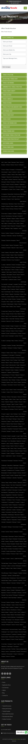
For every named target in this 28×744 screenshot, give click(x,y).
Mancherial (17, 514)
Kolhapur (16, 414)
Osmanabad (21, 416)
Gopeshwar (24, 599)
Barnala (23, 472)
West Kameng (5, 203)
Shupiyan (23, 328)
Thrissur (12, 375)
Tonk (2, 179)
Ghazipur (24, 551)
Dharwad (18, 357)
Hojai (2, 223)
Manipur (17, 636)
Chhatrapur (17, 470)
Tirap (12, 199)
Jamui (20, 228)
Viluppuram (15, 504)
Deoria (24, 546)
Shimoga (22, 362)
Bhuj (25, 294)
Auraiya (7, 541)
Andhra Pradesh (5, 629)
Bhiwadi (10, 179)
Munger (14, 235)
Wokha (24, 448)
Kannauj (24, 560)
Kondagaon (18, 264)
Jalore (18, 172)
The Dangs (17, 291)
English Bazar (10, 622)
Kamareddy (8, 512)
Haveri (11, 360)
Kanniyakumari (12, 492)
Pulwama (24, 326)
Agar (10, 379)
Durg (13, 259)
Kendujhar (16, 460)
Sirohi (24, 177)
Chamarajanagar (21, 352)
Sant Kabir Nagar (16, 575)
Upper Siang (17, 199)
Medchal (3, 517)
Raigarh (23, 267)
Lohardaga (8, 340)
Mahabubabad (4, 514)
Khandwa (16, 392)
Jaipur (9, 172)
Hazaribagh (11, 335)
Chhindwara (10, 384)
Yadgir (18, 365)
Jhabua (8, 392)
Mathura (7, 568)
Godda (2, 335)
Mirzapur (19, 568)
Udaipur (6, 179)
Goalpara (10, 213)
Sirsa (15, 306)
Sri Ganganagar (19, 169)
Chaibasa (15, 347)
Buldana (6, 409)
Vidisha (20, 404)
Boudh (25, 450)
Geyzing (12, 487)
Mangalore (22, 365)
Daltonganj (10, 347)
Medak (22, 514)
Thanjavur (3, 499)
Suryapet (23, 519)
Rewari (7, 306)
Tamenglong (4, 428)
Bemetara (12, 257)
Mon (9, 448)
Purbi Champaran (23, 242)
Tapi (12, 291)
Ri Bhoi (24, 438)
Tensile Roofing (7, 103)
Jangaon (3, 512)
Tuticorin (11, 507)
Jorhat (24, 213)
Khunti (20, 335)
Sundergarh (3, 470)
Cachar (2, 208)
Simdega (14, 345)
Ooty (7, 507)
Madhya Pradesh (4, 636)
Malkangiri (4, 465)
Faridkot (11, 475)
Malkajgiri (10, 526)
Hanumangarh (4, 172)
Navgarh (13, 590)
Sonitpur (3, 221)
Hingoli (3, 414)
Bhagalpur (18, 226)
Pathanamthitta (15, 372)
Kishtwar (7, 326)
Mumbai (23, 414)
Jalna (12, 414)
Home (2, 19)
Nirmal (19, 517)
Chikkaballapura (4, 355)
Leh (20, 326)
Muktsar (15, 482)
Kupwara (16, 326)
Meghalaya (22, 636)
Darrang (11, 208)
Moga (7, 482)
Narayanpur (18, 267)
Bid (2, 409)
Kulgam (12, 326)
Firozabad (3, 551)
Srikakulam (22, 184)
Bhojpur (23, 226)
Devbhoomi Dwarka (13, 279)
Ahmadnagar (4, 406)
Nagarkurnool (14, 517)
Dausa (3, 169)
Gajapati (23, 453)
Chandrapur (11, 409)
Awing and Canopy (7, 708)
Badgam (22, 318)
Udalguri (12, 221)
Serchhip (4, 438)
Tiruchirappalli (11, 502)
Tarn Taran (13, 485)
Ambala (9, 299)
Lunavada (8, 296)
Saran (21, 245)
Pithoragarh (15, 595)
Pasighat (3, 206)
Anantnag (17, 318)
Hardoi (21, 553)
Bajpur (7, 607)
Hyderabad (19, 509)
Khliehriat (3, 443)
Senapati (8, 431)
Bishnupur (3, 426)
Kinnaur (12, 313)
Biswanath (17, 221)
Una (10, 316)
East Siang (23, 194)
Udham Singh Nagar (12, 597)
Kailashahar (21, 536)
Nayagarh (22, 465)
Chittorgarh (21, 164)
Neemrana (15, 179)
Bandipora (3, 321)
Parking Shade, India (8, 151)
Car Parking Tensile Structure (11, 135)
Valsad (2, 294)
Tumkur (3, 365)
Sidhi (24, 401)
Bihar (24, 629)
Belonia (16, 536)
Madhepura (3, 235)
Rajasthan (21, 639)
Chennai (20, 487)
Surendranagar (8, 291)
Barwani (8, 382)
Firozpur (23, 475)
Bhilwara (8, 164)
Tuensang (20, 448)
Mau (11, 568)
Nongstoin (22, 443)
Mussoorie (22, 604)
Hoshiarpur (9, 477)
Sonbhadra (15, 580)
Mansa (3, 482)
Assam (20, 629)
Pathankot (20, 482)
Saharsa (11, 245)
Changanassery (4, 379)
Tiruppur (22, 502)
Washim (21, 421)
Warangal (14, 522)
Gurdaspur (3, 477)
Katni (12, 392)
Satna (21, 399)
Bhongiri (24, 529)
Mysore (7, 362)
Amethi (2, 541)
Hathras (24, 556)
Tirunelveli (17, 502)
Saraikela (9, 345)
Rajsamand (9, 177)
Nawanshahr (18, 485)
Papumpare (3, 199)
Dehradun (20, 592)
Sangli (19, 419)
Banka (9, 226)
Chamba (22, 311)
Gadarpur (12, 607)
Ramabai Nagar (5, 563)
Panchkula (24, 304)
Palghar (3, 419)
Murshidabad (18, 614)
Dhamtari (9, 259)
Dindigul (20, 490)
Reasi (15, 328)
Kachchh (21, 284)
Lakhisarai (23, 233)
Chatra (16, 331)
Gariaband (17, 259)
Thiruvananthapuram (5, 375)
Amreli (14, 274)
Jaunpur (7, 558)
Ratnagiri (15, 419)
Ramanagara (16, 362)
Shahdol (7, 401)
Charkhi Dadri (5, 311)
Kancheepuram (4, 492)
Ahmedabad (9, 274)
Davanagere (12, 357)
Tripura (14, 644)
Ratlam (10, 399)
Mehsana (9, 286)
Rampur (25, 573)
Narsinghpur (14, 396)
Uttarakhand (3, 646)
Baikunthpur (20, 272)
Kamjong (21, 428)
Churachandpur (14, 426)
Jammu (21, 321)
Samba (19, 328)
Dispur (14, 223)
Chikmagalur (11, 355)
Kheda (25, 284)
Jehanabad (24, 230)
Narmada (18, 286)
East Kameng (17, 194)
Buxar (2, 228)
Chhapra (7, 255)
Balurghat (17, 619)
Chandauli (15, 546)
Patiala (24, 482)
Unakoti (20, 531)
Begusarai (13, 226)
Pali (23, 174)
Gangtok (24, 485)
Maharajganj (18, 565)
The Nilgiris (9, 499)
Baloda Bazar (20, 255)
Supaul (21, 247)
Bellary (8, 352)
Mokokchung (4, 448)
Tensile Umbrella (8, 99)
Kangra (7, 313)
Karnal (22, 301)
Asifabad (3, 509)
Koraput (24, 463)
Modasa (6, 294)
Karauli (13, 174)
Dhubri (20, 208)
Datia (19, 384)
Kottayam (17, 370)
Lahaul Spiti (12, 318)
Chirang (7, 208)
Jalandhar (14, 477)
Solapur (8, 421)
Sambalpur (16, 467)
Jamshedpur (4, 347)
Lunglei (18, 436)
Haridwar (24, 592)
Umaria (16, 404)
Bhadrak (3, 453)
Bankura (8, 609)
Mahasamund (7, 267)
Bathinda (3, 475)
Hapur (17, 553)
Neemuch (20, 396)
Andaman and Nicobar (5, 649)
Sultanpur (20, 580)
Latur (20, 414)
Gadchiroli (21, 409)
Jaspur (13, 604)
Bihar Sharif (12, 252)
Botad (19, 277)
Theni (13, 499)
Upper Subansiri (23, 201)
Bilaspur (21, 257)
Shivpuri (20, 401)
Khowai (11, 531)
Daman (7, 651)
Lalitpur (8, 565)
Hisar (8, 301)
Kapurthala (20, 477)
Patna (18, 240)
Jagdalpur (3, 272)
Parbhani (3, 423)
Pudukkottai (3, 497)
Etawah (5, 548)
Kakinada (24, 186)
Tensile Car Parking (8, 83)
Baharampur (16, 622)
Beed (12, 423)
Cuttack (8, 453)
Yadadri (18, 522)
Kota (16, 174)
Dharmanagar (5, 536)
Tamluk (13, 624)
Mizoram (3, 639)
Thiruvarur (23, 499)
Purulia (17, 624)
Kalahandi (24, 458)
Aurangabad (3, 226)
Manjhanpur (9, 587)
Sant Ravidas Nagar (5, 578)
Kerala (24, 634)
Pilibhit (10, 573)
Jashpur (3, 264)
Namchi (7, 487)
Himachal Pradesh (22, 631)
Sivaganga (21, 497)
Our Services (5, 687)
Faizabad (10, 548)
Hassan (7, 360)
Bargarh (21, 450)
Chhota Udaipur (4, 279)
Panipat (3, 306)
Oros (23, 423)
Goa (8, 631)
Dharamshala (14, 316)
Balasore (16, 450)
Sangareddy (14, 519)
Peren (12, 448)
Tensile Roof (6, 127)
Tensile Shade (7, 119)
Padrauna (14, 587)
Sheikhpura (3, 247)
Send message (6, 67)
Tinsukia (7, 221)
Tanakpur (16, 607)
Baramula (8, 321)
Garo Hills (9, 438)
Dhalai (3, 531)
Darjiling (11, 612)
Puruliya (3, 619)
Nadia (23, 614)
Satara (22, 419)
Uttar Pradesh (20, 644)
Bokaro (12, 331)
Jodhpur (9, 174)
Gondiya (25, 411)
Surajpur (17, 269)
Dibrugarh (24, 211)
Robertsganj (18, 590)
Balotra (8, 182)
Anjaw (25, 191)
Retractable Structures (8, 714)
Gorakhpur (8, 553)
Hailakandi (20, 213)
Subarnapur (21, 467)
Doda (13, 321)
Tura (9, 441)
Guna (7, 389)
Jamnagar (10, 284)
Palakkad (9, 372)
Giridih (23, 333)
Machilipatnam (5, 189)
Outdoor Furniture (6, 719)
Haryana (16, 631)
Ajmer (6, 162)
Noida (23, 582)
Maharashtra (11, 636)
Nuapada (3, 467)
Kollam (12, 370)
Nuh (14, 311)
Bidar (12, 352)
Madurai (3, 494)
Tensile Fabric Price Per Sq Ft (11, 139)
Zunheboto (3, 450)
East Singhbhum (13, 333)
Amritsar (19, 472)
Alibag (19, 423)
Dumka (7, 333)
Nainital (3, 595)
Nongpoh (3, 446)
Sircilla (21, 526)
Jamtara (16, 335)
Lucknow (13, 565)
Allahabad (15, 538)
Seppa (22, 203)
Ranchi (25, 343)
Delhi (2, 162)
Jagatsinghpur (9, 455)
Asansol (8, 656)
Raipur (2, 269)
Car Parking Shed (7, 111)
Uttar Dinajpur (8, 619)
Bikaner (12, 164)
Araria (18, 223)
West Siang (11, 203)
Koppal (23, 360)
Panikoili (22, 470)
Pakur (13, 340)
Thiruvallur (18, 499)
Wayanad (17, 375)
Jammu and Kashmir (6, 634)
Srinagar (3, 331)
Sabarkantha (22, 289)
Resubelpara (13, 441)
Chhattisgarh (4, 631)
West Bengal (9, 646)
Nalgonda (8, 517)
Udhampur (8, 331)
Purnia (3, 245)
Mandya (3, 362)
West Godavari (18, 186)
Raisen (2, 399)
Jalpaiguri (23, 612)
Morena (8, 396)
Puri (7, 467)
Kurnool (11, 184)
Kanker (13, 264)
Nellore (22, 189)
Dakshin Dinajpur (4, 612)
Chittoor (18, 182)
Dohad (19, 279)
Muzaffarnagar (5, 573)
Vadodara (22, 291)
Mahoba (24, 565)
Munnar (10, 377)
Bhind (15, 382)
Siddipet (19, 519)
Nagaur (20, 174)
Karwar (7, 367)
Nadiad (3, 296)
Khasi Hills (20, 438)
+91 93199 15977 (14, 3)
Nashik (16, 416)
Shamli (18, 578)
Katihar (7, 233)
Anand (18, 274)
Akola (9, 406)
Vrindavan (13, 656)
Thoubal (13, 431)
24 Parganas (3, 617)
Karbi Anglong (9, 216)
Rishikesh (22, 602)
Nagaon (13, 218)
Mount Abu (21, 179)
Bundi (16, 164)
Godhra (16, 296)
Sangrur (8, 485)
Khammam (20, 512)
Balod (16, 255)
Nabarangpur (16, 465)
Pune (7, 419)
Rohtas (7, 245)
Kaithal (18, 301)
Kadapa (18, 189)
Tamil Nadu (4, 644)
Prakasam (17, 184)
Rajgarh (6, 399)
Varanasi (4, 582)
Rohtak (11, 306)
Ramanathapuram (10, 497)
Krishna (7, 184)
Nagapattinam (9, 494)
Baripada (14, 472)
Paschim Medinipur (11, 617)
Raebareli (20, 573)
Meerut (15, 568)
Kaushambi (20, 563)
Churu (25, 167)
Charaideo (22, 221)
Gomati (7, 531)
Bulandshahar (8, 546)
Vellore (10, 504)
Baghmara (19, 441)
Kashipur (17, 602)
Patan (9, 289)
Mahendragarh (10, 304)
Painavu (22, 375)
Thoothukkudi (4, 502)
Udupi (7, 365)
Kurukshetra (3, 304)
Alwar (9, 162)
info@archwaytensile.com (14, 1)
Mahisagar (4, 286)
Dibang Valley (10, 194)
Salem (17, 497)
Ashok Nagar (23, 379)
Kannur (2, 370)
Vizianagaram (11, 186)
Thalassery (19, 377)
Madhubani (9, 235)
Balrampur (3, 257)
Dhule (16, 409)
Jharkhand (14, 634)
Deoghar (21, 331)
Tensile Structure (8, 75)
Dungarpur (12, 169)
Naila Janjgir (9, 272)
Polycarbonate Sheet (7, 716)
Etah (2, 548)
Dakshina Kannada (5, 357)
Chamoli (8, 592)
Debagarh (13, 453)
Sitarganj (3, 607)
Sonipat (18, 306)
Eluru (14, 189)
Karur (17, 492)
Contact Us (5, 695)
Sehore (24, 399)
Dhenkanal (18, 453)
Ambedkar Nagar (21, 538)
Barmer (21, 162)
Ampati (23, 441)
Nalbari (17, 218)
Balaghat (4, 382)
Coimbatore (3, 490)
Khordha (20, 460)
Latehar (3, 340)
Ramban (11, 328)
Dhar (25, 387)
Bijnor (24, 543)
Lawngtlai (13, 436)
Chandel (8, 426)
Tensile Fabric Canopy (9, 91)
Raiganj (24, 627)
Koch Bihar (3, 614)
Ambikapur (3, 274)
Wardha (16, 421)
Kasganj (15, 563)
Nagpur (2, 416)
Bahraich (21, 541)
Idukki (22, 367)
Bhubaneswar (9, 654)
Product (7, 19)
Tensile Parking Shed (8, 131)
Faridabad (19, 299)
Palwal (19, 304)
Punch (3, 328)
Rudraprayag (21, 595)
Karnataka (20, 634)
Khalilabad (3, 590)
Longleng (21, 446)
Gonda (3, 553)
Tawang (8, 199)
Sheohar (8, 247)
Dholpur (7, 169)
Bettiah (17, 252)
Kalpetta (3, 377)
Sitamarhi (13, 247)
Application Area (6, 685)
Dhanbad (3, 333)
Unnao (24, 580)
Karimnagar (14, 512)
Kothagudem (23, 524)
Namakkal (15, 494)
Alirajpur (13, 379)
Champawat (14, 592)
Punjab (16, 639)
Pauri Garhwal (9, 595)
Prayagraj (3, 656)
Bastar (8, 257)
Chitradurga (17, 355)
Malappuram (3, 372)
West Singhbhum (20, 345)
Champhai (4, 436)
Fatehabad (24, 299)
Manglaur (9, 604)
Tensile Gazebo (7, 95)
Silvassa (3, 651)
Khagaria (12, 233)
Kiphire (12, 446)
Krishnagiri (21, 492)
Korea (2, 267)
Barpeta (16, 206)
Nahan (7, 318)
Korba (23, 264)
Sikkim (25, 641)
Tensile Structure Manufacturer (12, 107)
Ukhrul (17, 431)
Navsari (22, 286)
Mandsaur (4, 396)
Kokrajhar (20, 216)
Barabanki (13, 543)
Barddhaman (14, 609)
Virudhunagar (21, 504)
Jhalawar (23, 172)
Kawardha (15, 272)
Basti (21, 543)
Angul (8, 450)
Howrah (21, 619)
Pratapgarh (3, 177)
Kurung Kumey (4, 196)
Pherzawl (4, 431)
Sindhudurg (3, 421)
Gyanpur (8, 590)
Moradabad (24, 570)
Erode (24, 490)
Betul (12, 382)
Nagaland (8, 639)
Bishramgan (11, 536)
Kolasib (8, 436)
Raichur (11, 362)
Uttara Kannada (12, 365)
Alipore (21, 624)
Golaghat (14, 213)
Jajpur (14, 455)
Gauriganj (14, 582)
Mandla (24, 394)
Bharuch (9, 277)
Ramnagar (3, 604)
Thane (13, 421)
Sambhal (9, 575)
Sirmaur (3, 316)
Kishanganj (17, 233)
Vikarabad (3, 522)
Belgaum (4, 352)
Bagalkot (20, 347)
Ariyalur (16, 487)
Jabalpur (4, 392)
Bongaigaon (21, 206)
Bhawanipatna (4, 472)
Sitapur (10, 580)
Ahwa (6, 299)
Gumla (6, 335)
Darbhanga (7, 228)
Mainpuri (3, 568)
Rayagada (11, 467)
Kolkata (8, 614)
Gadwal (13, 509)
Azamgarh (12, 541)
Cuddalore (9, 490)
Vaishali (24, 250)
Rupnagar (3, 485)
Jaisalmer (14, 172)
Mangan (3, 487)
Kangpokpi (10, 428)
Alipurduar (3, 609)
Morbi (13, 286)
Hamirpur (3, 313)
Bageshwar (3, 592)
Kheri (25, 563)
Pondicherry (23, 651)
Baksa (12, 206)
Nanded (7, 416)
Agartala (3, 538)
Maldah (12, 614)
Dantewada (3, 259)
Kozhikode (22, 370)
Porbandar (13, 289)
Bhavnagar (14, 277)
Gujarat (11, 631)
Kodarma (24, 338)
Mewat (16, 304)
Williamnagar (4, 441)
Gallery (4, 690)
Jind (15, 301)
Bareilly (17, 543)
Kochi (7, 377)
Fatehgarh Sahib (17, 475)
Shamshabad (15, 526)
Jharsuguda (19, 455)
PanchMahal (3, 289)
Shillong (11, 443)
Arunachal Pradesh (14, 629)
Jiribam (21, 431)
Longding (14, 196)
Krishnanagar (23, 622)
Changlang (4, 194)
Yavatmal (8, 423)
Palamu (16, 340)
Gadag (22, 357)
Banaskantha (4, 277)
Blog (3, 693)
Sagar (17, 399)
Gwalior (11, 389)
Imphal (20, 426)
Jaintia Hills (14, 438)
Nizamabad (24, 517)
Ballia (25, 541)
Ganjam (3, 455)
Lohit (10, 196)
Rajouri (7, 328)
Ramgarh (21, 340)
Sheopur (16, 401)
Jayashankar (8, 509)
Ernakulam (17, 367)
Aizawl (24, 433)
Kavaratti (18, 651)
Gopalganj (16, 228)
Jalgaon (7, 414)
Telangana (10, 644)
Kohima (16, 446)
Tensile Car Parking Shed (10, 123)
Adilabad (16, 507)
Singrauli (3, 404)
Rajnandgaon (7, 269)
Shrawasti (23, 578)
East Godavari (23, 182)
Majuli (6, 223)
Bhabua (7, 252)
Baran (18, 162)
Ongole (10, 189)
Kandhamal (4, 460)
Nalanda (24, 238)
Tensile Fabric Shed (8, 147)
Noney (25, 428)
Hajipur (12, 255)
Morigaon (9, 218)
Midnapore (8, 624)
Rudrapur (13, 602)
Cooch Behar (4, 622)
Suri (13, 619)
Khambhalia (16, 294)
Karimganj (15, 216)
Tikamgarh (8, 404)
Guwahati (10, 223)
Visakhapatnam (4, 186)
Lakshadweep (12, 651)
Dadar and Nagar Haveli (21, 649)
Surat (2, 291)
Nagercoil (3, 507)
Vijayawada (3, 654)
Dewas (22, 384)
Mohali (10, 482)
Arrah (3, 252)
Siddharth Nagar (4, 580)
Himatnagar (22, 296)
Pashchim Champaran (11, 240)
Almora (23, 590)
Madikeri (3, 367)
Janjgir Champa (23, 262)
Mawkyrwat (16, 443)
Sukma (13, 269)
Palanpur (11, 294)
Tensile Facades (6, 711)
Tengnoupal (15, 428)
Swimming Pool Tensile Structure (12, 87)
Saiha (25, 436)
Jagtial (23, 509)
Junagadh (16, 284)
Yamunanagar (23, 308)
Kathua (3, 326)
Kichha (17, 604)
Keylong (3, 318)
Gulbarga (3, 360)
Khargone (21, 392)
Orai (25, 585)
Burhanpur (24, 382)
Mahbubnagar (11, 514)
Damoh (15, 384)
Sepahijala (16, 531)
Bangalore (24, 350)
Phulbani (10, 472)
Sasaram (3, 255)
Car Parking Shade (8, 143)
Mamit (22, 436)
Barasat (3, 624)
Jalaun (3, 558)
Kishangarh (3, 182)
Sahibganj (4, 345)
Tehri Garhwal (4, 597)
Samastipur (16, 245)
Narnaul (10, 311)
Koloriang (8, 206)
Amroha (3, 587)
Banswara (14, 162)
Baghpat (16, 541)
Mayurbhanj (10, 465)
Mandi (19, 313)
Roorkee (8, 602)
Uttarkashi (20, 597)
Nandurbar (12, 416)
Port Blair (13, 649)
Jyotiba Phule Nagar (19, 558)
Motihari (21, 252)
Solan (7, 316)
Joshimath (22, 607)
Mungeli (13, 267)
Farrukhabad (15, 548)
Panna (24, 396)
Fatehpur (21, 548)
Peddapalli (4, 519)
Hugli (19, 612)
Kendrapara (10, 460)
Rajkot (17, 289)
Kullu (16, 313)
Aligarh (10, 538)
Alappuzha (12, 367)
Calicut (14, 377)
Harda (15, 389)
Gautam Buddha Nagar (11, 551)
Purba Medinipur (20, 617)
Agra (7, 538)
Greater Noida (20, 654)
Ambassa (24, 534)
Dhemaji (16, 208)
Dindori (3, 389)
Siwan (17, 247)
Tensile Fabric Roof (8, 115)
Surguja (21, 269)
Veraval (21, 294)
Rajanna (9, 519)
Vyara (2, 299)
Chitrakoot (20, 546)
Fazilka (7, 475)
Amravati (13, 406)
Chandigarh (16, 646)
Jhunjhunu (3, 174)
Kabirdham (9, 264)
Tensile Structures (6, 706)
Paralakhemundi (10, 470)
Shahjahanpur (13, 578)
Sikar (21, 177)
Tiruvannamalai (4, 504)
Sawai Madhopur (16, 177)
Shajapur (11, 401)
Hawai (15, 203)
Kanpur (10, 563)
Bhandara (24, 406)
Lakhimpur (3, 218)
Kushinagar (3, 565)
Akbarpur (8, 582)
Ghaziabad (19, 551)
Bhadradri (21, 507)
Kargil (25, 323)
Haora (15, 612)
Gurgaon (4, 301)
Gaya (11, 228)
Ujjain (13, 404)
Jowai (7, 443)
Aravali (22, 274)
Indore (25, 389)
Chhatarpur (4, 384)
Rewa (14, 399)
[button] (25, 8)
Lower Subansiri (20, 196)
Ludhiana (24, 480)
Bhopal (19, 382)
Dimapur (8, 446)
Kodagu (15, 360)
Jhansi (12, 558)
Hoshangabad (20, 389)
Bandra (15, 423)
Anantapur (13, 182)
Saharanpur (4, 575)
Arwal (22, 223)
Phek (15, 448)
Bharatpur (3, 164)
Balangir (12, 450)
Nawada (3, 240)
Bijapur (16, 257)
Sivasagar (22, 218)
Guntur (3, 184)
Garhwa (19, 333)
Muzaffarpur (19, 235)
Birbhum (19, 609)
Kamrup (3, 216)
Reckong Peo (21, 316)
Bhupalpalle (4, 526)
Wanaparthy (9, 522)
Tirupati (15, 654)
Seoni (3, 401)
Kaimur (3, 233)
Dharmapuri (15, 490)
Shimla (23, 313)
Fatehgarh (19, 582)
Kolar (19, 360)
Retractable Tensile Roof (10, 79)
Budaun (3, 546)
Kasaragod (8, 370)
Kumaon (4, 602)
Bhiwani (14, 299)
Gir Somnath (4, 284)
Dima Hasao (4, 213)
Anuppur (18, 379)
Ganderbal (17, 321)
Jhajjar (11, 301)
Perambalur (20, 494)
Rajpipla (12, 296)
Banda (8, 543)
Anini (19, 203)
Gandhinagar (23, 281)
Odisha (12, 639)
